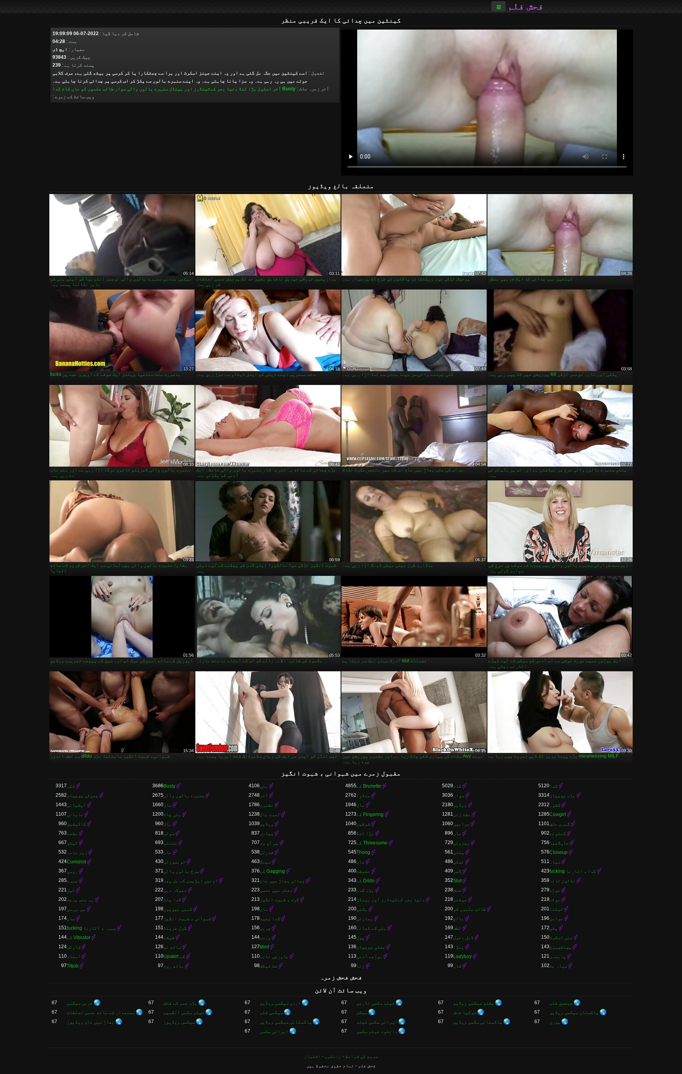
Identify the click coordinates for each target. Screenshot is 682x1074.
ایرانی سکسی (274, 1031)
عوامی (556, 918)
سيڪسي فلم (561, 1003)
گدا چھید (270, 918)
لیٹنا (556, 909)
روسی (72, 871)
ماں (75, 89)
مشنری (267, 805)
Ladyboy (462, 956)
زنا (360, 966)
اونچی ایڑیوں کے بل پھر (190, 880)
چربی (265, 928)
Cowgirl (557, 814)
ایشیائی (76, 805)
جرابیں (461, 824)
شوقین (363, 824)
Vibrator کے (78, 937)
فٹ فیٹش (268, 966)
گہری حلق (559, 824)
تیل (71, 890)
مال (360, 805)
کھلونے (557, 833)
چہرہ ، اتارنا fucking (91, 928)
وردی (265, 937)
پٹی (553, 928)
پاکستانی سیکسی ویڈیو (286, 1022)
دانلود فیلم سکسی (376, 1031)
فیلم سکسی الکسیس (183, 1012)
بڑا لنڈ (248, 89)
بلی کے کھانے (371, 928)
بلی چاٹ (172, 814)
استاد (74, 956)
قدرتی (267, 852)
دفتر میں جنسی (276, 890)
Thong (363, 852)
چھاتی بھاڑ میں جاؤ (282, 880)
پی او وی (269, 843)
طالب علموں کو (97, 89)
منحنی (170, 843)
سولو (168, 833)
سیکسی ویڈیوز (179, 1022)
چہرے (72, 880)
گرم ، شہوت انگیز (279, 899)
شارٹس (74, 947)
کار (457, 966)
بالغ (458, 918)
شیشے (168, 937)
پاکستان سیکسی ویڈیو (574, 1012)
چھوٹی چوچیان (82, 795)
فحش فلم (525, 6)
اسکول (265, 89)
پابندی (557, 956)
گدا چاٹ (172, 899)
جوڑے (554, 890)
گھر (457, 871)
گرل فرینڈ (175, 928)
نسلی (458, 862)
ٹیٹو (72, 843)
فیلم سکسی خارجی (375, 1003)
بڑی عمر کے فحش (180, 1003)
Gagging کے (272, 871)
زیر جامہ (77, 852)
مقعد (72, 833)
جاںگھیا (559, 843)
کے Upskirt (174, 956)
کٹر (71, 786)
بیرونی (461, 843)
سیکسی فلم (271, 1012)
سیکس (361, 1012)
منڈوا (363, 795)
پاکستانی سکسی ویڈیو (477, 1022)
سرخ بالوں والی (181, 871)
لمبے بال (270, 814)
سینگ (265, 862)
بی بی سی (76, 909)
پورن (554, 1022)
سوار (120, 89)
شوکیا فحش (464, 1012)
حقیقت (363, 871)
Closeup (558, 852)
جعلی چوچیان (370, 947)
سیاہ (554, 862)
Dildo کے (365, 880)
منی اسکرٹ (561, 937)
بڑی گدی (365, 890)
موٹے (554, 899)
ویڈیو (460, 805)
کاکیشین (76, 824)
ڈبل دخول (463, 937)
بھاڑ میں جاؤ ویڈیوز (90, 1022)
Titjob (73, 966)
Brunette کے (368, 786)
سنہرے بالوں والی (147, 89)
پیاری (267, 833)
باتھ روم (173, 966)
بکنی (361, 909)
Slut (457, 880)
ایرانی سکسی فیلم (376, 1022)
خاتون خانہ (562, 880)
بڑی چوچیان (562, 795)
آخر (277, 89)
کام (66, 89)
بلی (264, 786)
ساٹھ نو (172, 947)
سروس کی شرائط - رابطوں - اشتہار (341, 1056)
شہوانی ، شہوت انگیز (187, 918)
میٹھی (460, 899)
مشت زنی (462, 814)
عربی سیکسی (80, 1003)
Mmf (264, 947)
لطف (457, 928)
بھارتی (364, 918)
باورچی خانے (274, 956)
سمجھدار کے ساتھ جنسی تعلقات (101, 1012)
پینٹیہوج (560, 947)
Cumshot (76, 862)
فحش (457, 890)
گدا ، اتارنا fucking (572, 871)
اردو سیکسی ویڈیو (280, 1003)
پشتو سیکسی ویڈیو (473, 1003)
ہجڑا (458, 947)
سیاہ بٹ (558, 966)
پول (360, 937)
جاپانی (75, 814)
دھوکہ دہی (175, 890)
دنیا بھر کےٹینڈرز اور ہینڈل (203, 89)
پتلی (458, 852)
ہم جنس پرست (80, 899)
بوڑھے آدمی (369, 956)
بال (167, 824)
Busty (289, 89)
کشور (554, 805)
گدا (56, 89)
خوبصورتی (174, 862)
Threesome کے (372, 843)
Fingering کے (370, 814)
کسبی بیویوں (177, 909)
